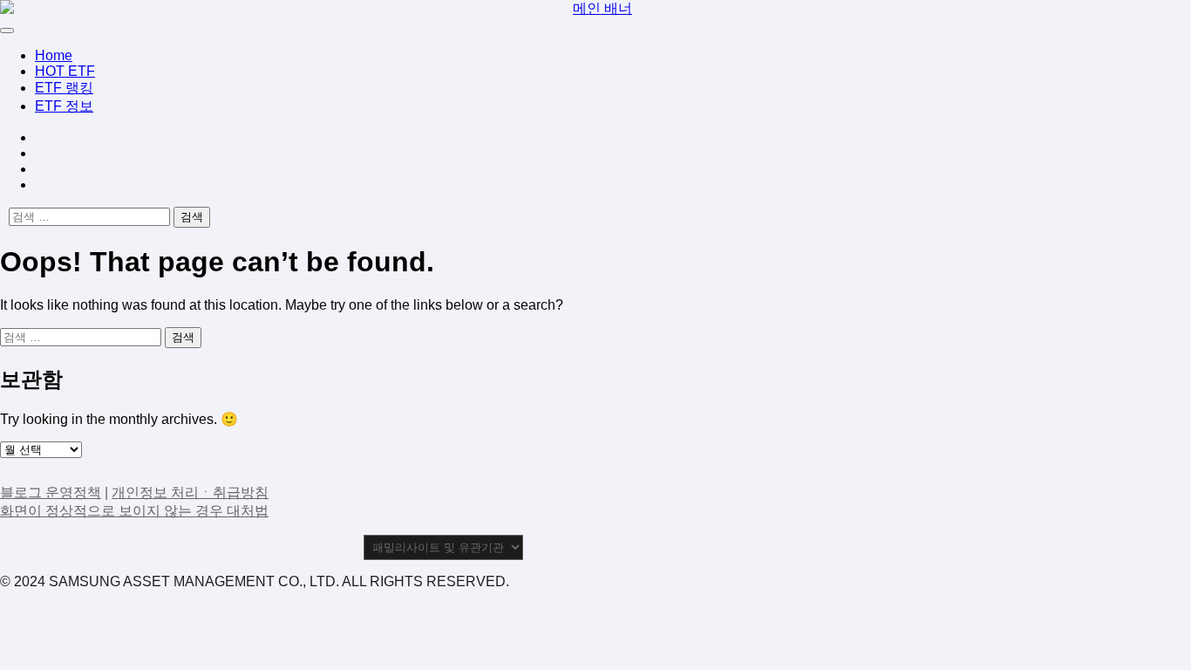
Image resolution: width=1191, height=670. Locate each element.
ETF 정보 (64, 106)
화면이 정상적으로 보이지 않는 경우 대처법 (134, 510)
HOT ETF (65, 71)
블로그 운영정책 (50, 492)
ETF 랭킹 (64, 87)
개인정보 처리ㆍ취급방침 (190, 492)
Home (53, 55)
